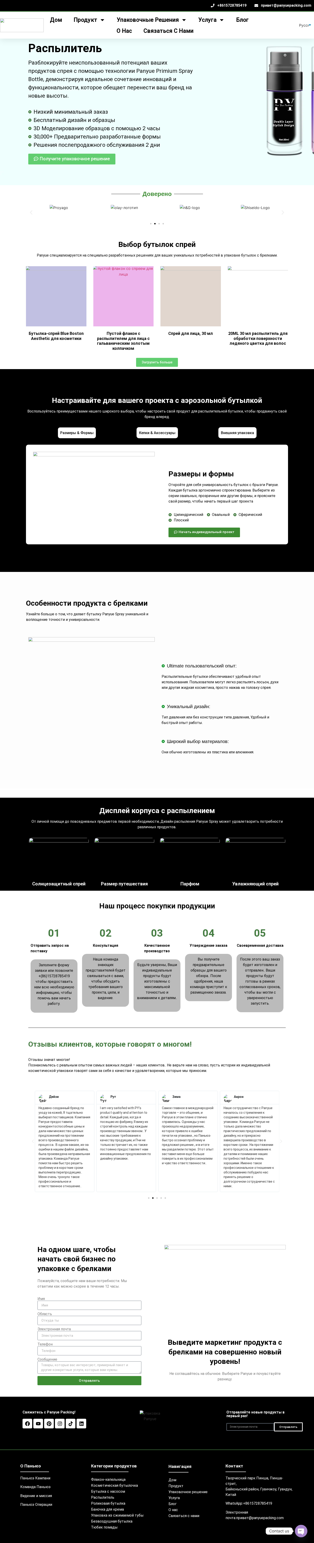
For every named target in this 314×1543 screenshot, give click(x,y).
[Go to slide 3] (159, 223)
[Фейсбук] (27, 1423)
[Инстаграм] (60, 1423)
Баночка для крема (107, 1509)
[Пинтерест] (49, 1423)
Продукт (175, 1486)
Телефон (45, 1344)
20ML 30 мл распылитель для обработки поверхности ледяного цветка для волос (258, 338)
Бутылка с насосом (108, 1491)
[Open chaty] (301, 1531)
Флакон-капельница (108, 1479)
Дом (172, 1480)
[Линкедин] (81, 1423)
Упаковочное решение (188, 1492)
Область (44, 1314)
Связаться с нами (168, 31)
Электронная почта (54, 1329)
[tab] (77, 432)
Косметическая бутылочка (114, 1485)
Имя (41, 1299)
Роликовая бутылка (108, 1503)
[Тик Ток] (70, 1423)
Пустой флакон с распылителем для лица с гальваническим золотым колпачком (123, 341)
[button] (31, 212)
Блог (242, 20)
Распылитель (102, 1497)
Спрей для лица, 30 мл (190, 333)
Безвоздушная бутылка (111, 1521)
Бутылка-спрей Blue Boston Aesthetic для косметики (56, 336)
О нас (124, 31)
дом (56, 20)
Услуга (174, 1498)
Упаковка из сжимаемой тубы (117, 1515)
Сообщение (47, 1359)
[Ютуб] (38, 1423)
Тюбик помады (104, 1527)
